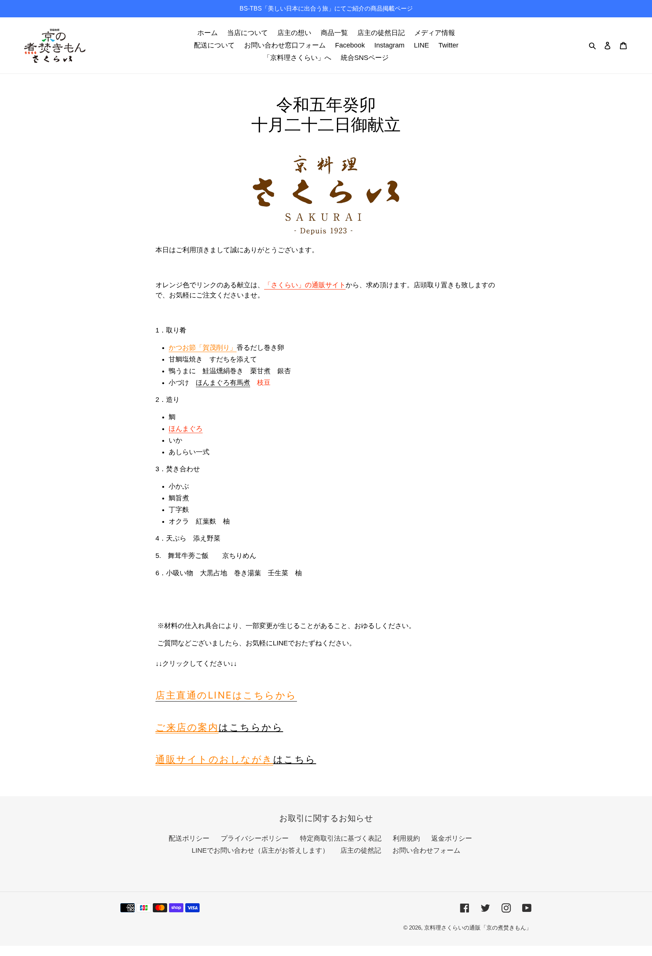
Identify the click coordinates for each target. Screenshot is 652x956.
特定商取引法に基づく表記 (340, 838)
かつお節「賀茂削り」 (203, 347)
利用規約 (406, 838)
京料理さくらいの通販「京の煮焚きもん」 (478, 927)
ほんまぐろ (186, 428)
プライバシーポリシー (255, 838)
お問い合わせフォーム (426, 850)
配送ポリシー (189, 838)
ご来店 (186, 727)
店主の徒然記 (360, 850)
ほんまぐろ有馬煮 (223, 382)
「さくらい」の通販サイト (305, 285)
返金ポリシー (451, 838)
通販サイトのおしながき (214, 759)
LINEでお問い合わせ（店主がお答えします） (260, 850)
